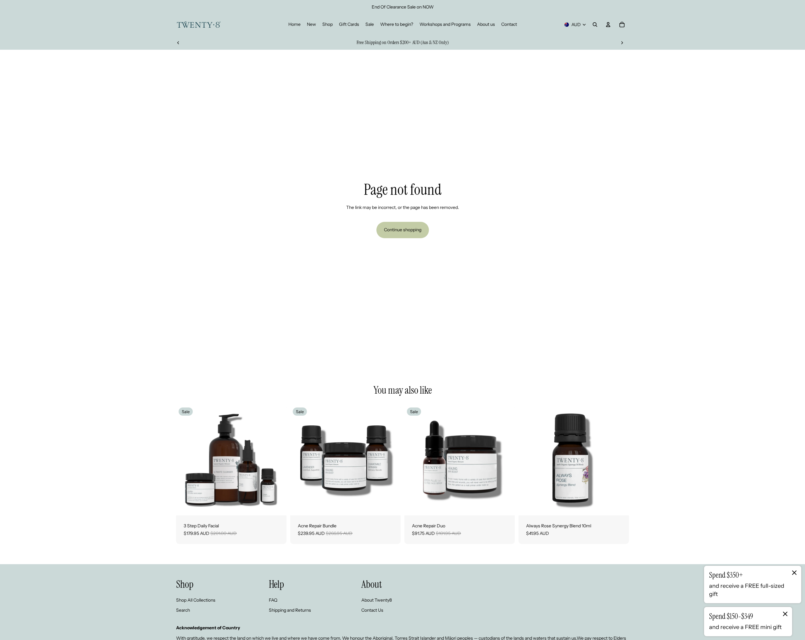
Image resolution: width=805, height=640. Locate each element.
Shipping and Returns (290, 610)
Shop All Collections (195, 600)
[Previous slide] (178, 42)
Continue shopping (402, 230)
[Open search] (595, 24)
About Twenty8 (376, 600)
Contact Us (372, 610)
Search (183, 610)
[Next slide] (622, 42)
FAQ (273, 600)
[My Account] (608, 24)
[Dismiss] (794, 573)
